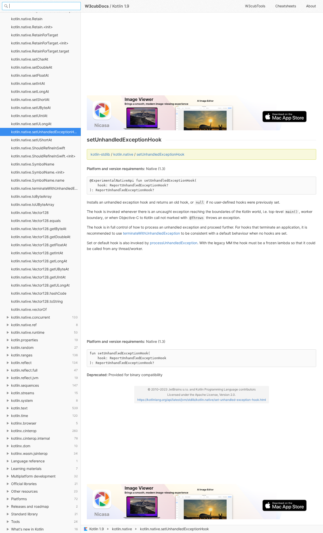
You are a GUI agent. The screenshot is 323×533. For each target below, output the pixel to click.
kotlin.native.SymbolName (32, 164)
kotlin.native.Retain (26, 19)
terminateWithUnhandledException (151, 233)
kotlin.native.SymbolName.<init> (38, 172)
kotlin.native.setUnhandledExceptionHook (45, 132)
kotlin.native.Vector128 (30, 212)
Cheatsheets (285, 6)
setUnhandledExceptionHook (160, 154)
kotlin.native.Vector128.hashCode (38, 293)
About (311, 6)
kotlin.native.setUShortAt (31, 140)
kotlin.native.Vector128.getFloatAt (39, 245)
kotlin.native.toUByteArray (32, 204)
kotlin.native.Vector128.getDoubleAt (40, 237)
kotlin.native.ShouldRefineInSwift (38, 148)
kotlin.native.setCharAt (29, 59)
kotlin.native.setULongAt (31, 124)
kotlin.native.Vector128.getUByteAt (40, 269)
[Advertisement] (201, 56)
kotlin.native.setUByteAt (31, 107)
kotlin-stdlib (100, 154)
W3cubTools (255, 6)
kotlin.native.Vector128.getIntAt (37, 253)
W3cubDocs (97, 6)
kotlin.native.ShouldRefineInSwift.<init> (43, 156)
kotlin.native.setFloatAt (30, 75)
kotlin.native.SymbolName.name (37, 180)
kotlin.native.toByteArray (31, 196)
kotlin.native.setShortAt (30, 99)
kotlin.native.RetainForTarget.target (40, 51)
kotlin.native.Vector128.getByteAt (38, 229)
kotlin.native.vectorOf (29, 309)
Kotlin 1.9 (96, 529)
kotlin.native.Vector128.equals (36, 220)
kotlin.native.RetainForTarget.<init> (39, 43)
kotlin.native (122, 529)
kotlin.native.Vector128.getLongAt (39, 261)
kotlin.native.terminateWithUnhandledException (46, 188)
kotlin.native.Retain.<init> (32, 27)
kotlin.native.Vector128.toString (37, 301)
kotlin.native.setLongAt (30, 91)
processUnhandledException (173, 243)
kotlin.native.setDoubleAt (31, 67)
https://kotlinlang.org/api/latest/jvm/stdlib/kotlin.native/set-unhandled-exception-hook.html (201, 400)
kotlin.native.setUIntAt (29, 116)
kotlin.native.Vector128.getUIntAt (38, 277)
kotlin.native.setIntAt (28, 83)
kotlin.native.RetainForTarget (34, 35)
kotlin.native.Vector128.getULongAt (40, 285)
